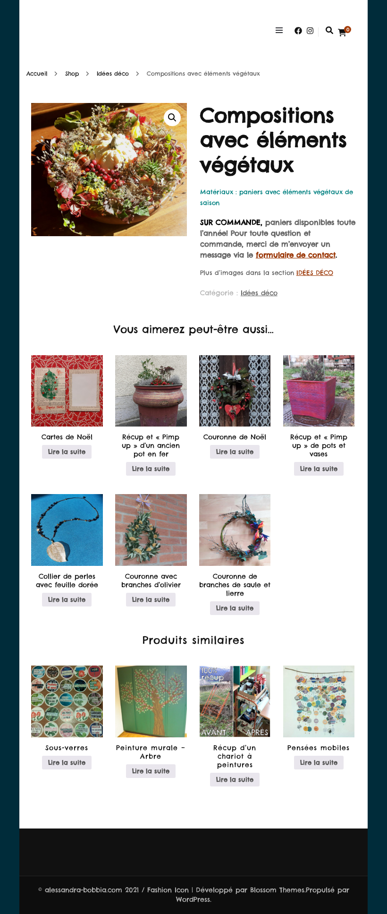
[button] (172, 117)
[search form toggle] (329, 30)
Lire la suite (66, 451)
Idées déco (259, 293)
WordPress (193, 899)
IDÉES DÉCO (314, 272)
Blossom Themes (277, 890)
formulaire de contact (296, 254)
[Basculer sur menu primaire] (281, 31)
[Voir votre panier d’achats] (342, 32)
